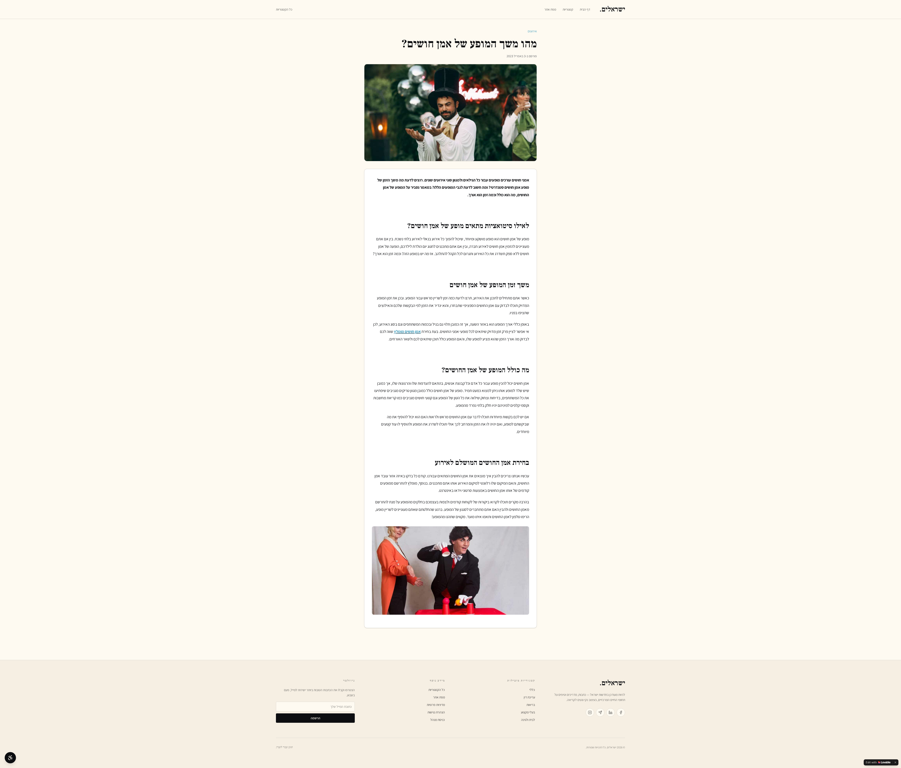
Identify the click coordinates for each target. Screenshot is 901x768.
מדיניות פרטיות (436, 705)
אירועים (532, 31)
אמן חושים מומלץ (407, 331)
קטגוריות (568, 9)
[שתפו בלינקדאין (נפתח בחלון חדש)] (610, 712)
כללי (532, 690)
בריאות (531, 705)
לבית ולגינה (528, 720)
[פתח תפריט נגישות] (10, 757)
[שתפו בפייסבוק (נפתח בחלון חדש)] (621, 712)
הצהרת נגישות (436, 712)
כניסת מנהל (437, 720)
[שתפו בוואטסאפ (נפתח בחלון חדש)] (600, 712)
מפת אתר (550, 9)
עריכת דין (529, 697)
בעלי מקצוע (528, 712)
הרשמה (315, 718)
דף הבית (585, 9)
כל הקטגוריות (284, 9)
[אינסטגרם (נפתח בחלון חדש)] (590, 712)
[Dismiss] (895, 762)
